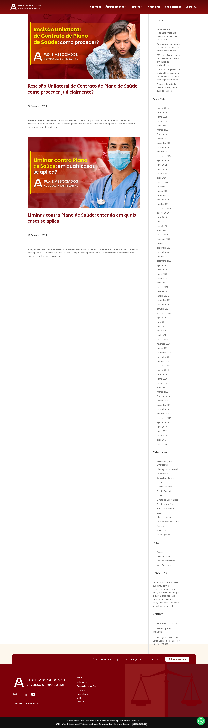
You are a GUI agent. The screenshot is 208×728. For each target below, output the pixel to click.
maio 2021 (162, 330)
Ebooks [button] (136, 6)
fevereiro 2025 (163, 134)
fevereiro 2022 (163, 291)
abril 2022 (161, 282)
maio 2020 (162, 383)
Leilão (160, 513)
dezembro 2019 (164, 405)
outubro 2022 (163, 256)
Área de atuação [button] (114, 6)
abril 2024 (161, 178)
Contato (190, 6)
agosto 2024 (163, 160)
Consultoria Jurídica (166, 478)
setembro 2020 (164, 365)
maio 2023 (162, 226)
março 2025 (162, 129)
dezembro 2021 (164, 300)
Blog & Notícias (172, 6)
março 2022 (162, 287)
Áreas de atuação (86, 686)
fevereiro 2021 (163, 343)
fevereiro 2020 (163, 396)
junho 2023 (162, 221)
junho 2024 (162, 169)
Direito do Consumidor (167, 499)
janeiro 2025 (163, 138)
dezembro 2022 (164, 247)
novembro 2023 (164, 199)
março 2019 (162, 444)
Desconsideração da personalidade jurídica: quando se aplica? (167, 87)
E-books (81, 690)
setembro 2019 (164, 418)
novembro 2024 (164, 147)
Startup (160, 526)
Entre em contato (177, 659)
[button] (196, 6)
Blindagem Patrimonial (167, 469)
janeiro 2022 (163, 295)
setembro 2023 (164, 208)
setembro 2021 (164, 313)
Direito (160, 482)
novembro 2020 (164, 357)
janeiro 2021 (163, 348)
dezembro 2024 (164, 143)
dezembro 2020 (164, 352)
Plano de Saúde (164, 517)
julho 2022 (162, 269)
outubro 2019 (163, 413)
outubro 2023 (163, 204)
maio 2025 (162, 121)
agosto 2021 (163, 317)
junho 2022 (162, 274)
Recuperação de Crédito (168, 521)
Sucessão (161, 530)
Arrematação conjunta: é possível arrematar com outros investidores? (168, 47)
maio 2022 (162, 278)
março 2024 (162, 182)
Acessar (160, 552)
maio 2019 (162, 435)
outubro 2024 (163, 151)
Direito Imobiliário (165, 504)
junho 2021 (162, 326)
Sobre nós (95, 6)
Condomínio (162, 473)
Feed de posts (163, 556)
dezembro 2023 (164, 195)
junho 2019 (162, 431)
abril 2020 (161, 387)
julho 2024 (162, 164)
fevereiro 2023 (163, 239)
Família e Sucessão (166, 508)
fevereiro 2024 (163, 186)
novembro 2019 (164, 409)
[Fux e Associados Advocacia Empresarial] (39, 682)
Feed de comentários (167, 560)
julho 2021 (162, 322)
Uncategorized (163, 534)
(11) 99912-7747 (27, 703)
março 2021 (162, 339)
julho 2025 (162, 112)
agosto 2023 (163, 212)
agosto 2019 (163, 422)
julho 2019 (162, 426)
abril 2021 (161, 335)
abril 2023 (161, 230)
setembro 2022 (164, 260)
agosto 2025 (163, 108)
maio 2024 (162, 173)
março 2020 (162, 391)
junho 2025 (162, 116)
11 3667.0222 (173, 623)
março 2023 (162, 234)
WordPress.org (164, 565)
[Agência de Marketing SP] (139, 724)
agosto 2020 (163, 370)
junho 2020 (162, 378)
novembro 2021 (164, 304)
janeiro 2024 (163, 191)
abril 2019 (161, 440)
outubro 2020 (163, 361)
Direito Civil (162, 495)
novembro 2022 (164, 252)
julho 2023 (162, 217)
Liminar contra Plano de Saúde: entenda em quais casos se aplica (82, 218)
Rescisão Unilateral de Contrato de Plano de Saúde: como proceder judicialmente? (83, 89)
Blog (79, 697)
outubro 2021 (163, 309)
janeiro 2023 (163, 243)
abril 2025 (161, 125)
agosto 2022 (163, 265)
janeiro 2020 (163, 400)
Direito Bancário (164, 486)
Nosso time (154, 6)
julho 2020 (162, 374)
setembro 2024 (164, 156)
